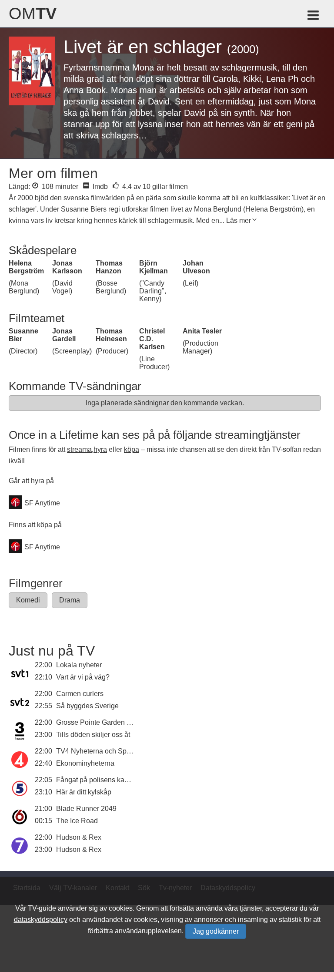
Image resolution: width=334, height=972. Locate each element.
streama (79, 449)
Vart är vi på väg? (83, 677)
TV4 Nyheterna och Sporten (99, 751)
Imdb (99, 186)
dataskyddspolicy (40, 919)
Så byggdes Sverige (87, 706)
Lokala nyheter (79, 665)
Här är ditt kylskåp (83, 792)
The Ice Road (77, 820)
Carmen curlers (80, 693)
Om (33, 13)
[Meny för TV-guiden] (314, 16)
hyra (100, 449)
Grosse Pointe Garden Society (103, 722)
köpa (131, 449)
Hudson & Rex (78, 837)
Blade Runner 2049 (86, 808)
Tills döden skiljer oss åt (93, 734)
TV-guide (42, 908)
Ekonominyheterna (85, 763)
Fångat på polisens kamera (98, 780)
